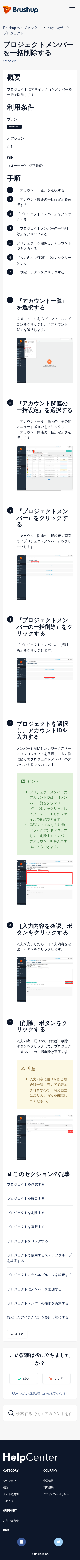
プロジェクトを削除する (26, 1212)
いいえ (58, 1378)
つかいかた (56, 27)
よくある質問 (11, 1494)
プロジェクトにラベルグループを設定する (39, 1274)
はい (26, 1378)
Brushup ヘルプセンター (22, 27)
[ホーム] (30, 1457)
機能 (5, 1487)
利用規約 (48, 1487)
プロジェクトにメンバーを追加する (34, 1288)
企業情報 (48, 1480)
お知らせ (8, 1501)
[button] (72, 9)
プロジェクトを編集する (26, 1198)
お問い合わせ (11, 1520)
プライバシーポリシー (56, 1494)
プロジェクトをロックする (27, 1240)
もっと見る (17, 1334)
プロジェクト (13, 32)
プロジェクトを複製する (26, 1226)
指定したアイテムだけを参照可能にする (37, 1317)
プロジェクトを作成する (26, 1184)
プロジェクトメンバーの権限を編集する (37, 1303)
